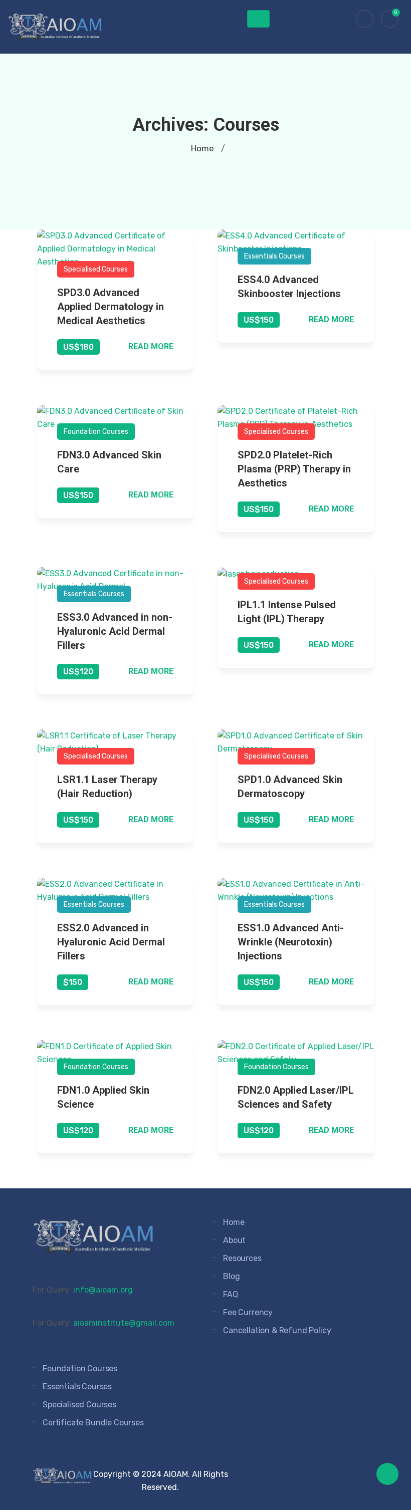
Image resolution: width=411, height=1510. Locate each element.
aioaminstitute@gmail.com (123, 1323)
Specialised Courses (96, 269)
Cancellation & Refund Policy (277, 1330)
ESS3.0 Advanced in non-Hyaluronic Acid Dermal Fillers (114, 631)
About (234, 1240)
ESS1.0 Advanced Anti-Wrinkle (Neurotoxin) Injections (291, 942)
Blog (231, 1276)
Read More (150, 346)
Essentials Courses (274, 256)
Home (202, 148)
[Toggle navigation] (258, 19)
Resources (242, 1258)
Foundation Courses (96, 431)
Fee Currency (248, 1312)
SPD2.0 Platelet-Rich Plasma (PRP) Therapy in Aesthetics (294, 469)
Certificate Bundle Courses (93, 1422)
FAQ (230, 1294)
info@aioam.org (103, 1290)
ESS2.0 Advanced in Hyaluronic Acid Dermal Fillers (111, 942)
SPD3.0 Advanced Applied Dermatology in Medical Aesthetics (110, 307)
